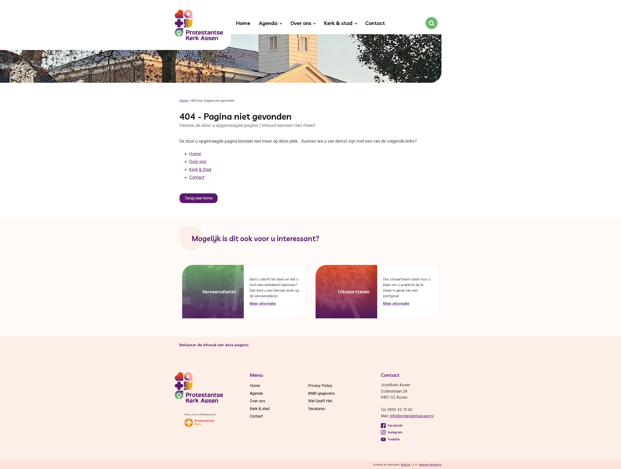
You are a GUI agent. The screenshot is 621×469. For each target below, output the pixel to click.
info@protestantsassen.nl (411, 416)
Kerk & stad (338, 23)
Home (243, 23)
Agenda (268, 23)
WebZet (405, 464)
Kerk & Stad (200, 169)
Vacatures (316, 408)
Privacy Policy (320, 385)
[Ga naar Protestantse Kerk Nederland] (199, 422)
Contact (375, 23)
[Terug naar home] (199, 26)
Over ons (300, 23)
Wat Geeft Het (320, 401)
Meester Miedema (430, 464)
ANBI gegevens (321, 393)
